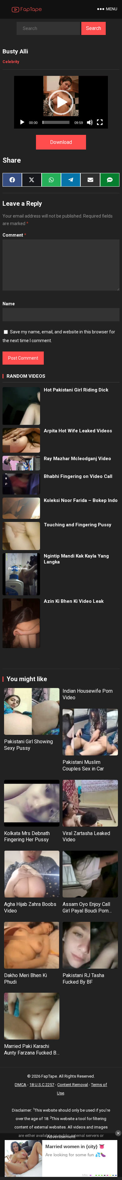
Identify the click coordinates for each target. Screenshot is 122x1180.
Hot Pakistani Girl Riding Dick (76, 390)
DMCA (20, 1084)
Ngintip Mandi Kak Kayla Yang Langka (76, 559)
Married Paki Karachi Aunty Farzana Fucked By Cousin (31, 1052)
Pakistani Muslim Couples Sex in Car (83, 765)
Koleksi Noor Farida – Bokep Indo (81, 500)
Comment (14, 235)
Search (93, 28)
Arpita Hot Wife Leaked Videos (78, 431)
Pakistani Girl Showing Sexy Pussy (28, 745)
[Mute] (90, 122)
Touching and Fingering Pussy (77, 525)
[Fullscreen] (100, 122)
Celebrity (11, 62)
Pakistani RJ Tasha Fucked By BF (83, 978)
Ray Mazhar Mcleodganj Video (77, 458)
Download (61, 142)
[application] (61, 102)
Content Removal (72, 1084)
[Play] (22, 122)
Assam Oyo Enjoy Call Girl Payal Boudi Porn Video (86, 910)
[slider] (56, 122)
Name (9, 303)
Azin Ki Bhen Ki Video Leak (74, 601)
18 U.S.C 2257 (41, 1084)
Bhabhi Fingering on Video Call (78, 476)
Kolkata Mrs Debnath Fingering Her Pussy (27, 836)
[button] (61, 102)
